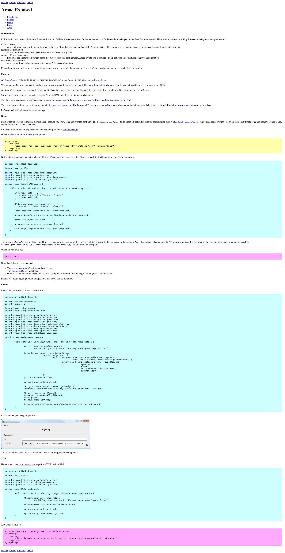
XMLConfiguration (62, 105)
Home (5, 2)
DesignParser (84, 100)
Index (12, 2)
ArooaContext (182, 105)
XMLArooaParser (114, 100)
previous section (70, 129)
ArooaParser (11, 80)
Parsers (10, 19)
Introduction (13, 17)
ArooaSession (18, 268)
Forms (10, 25)
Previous (21, 2)
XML (9, 27)
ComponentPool (19, 271)
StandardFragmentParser (186, 122)
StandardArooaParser (55, 100)
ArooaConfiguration (95, 80)
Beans (10, 22)
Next (29, 2)
